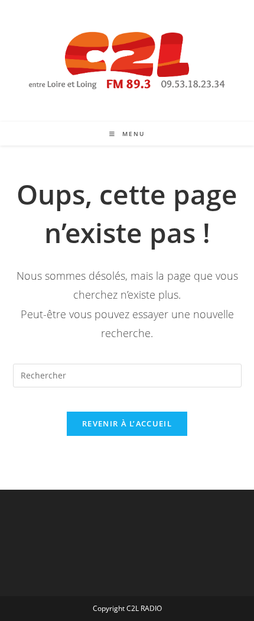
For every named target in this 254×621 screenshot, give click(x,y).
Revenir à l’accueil (127, 423)
